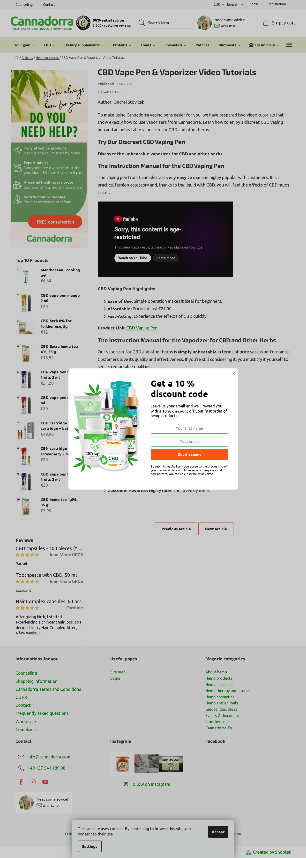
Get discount (189, 454)
